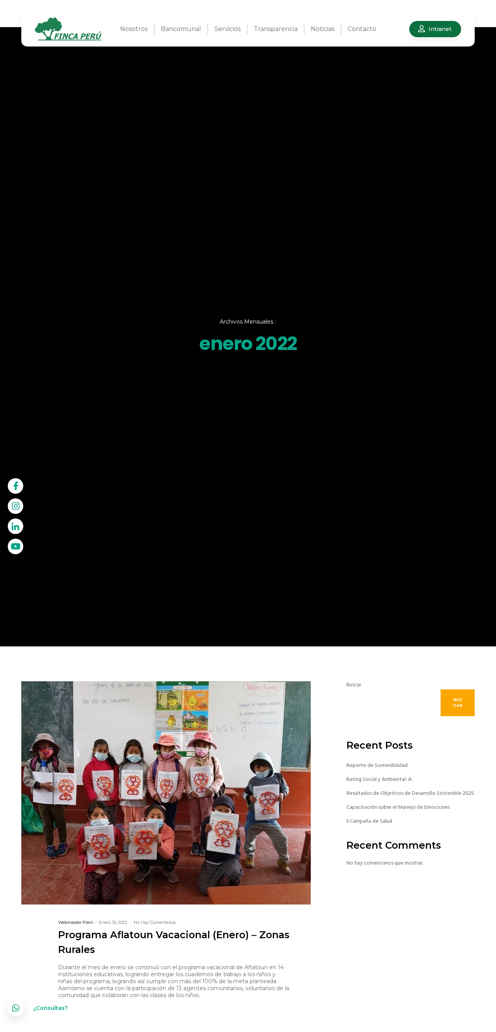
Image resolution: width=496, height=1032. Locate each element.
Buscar (353, 684)
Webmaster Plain (75, 922)
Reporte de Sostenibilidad (377, 765)
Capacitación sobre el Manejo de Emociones (398, 807)
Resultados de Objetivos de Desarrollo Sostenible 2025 (410, 793)
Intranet (440, 29)
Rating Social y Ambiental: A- (379, 779)
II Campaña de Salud (369, 821)
